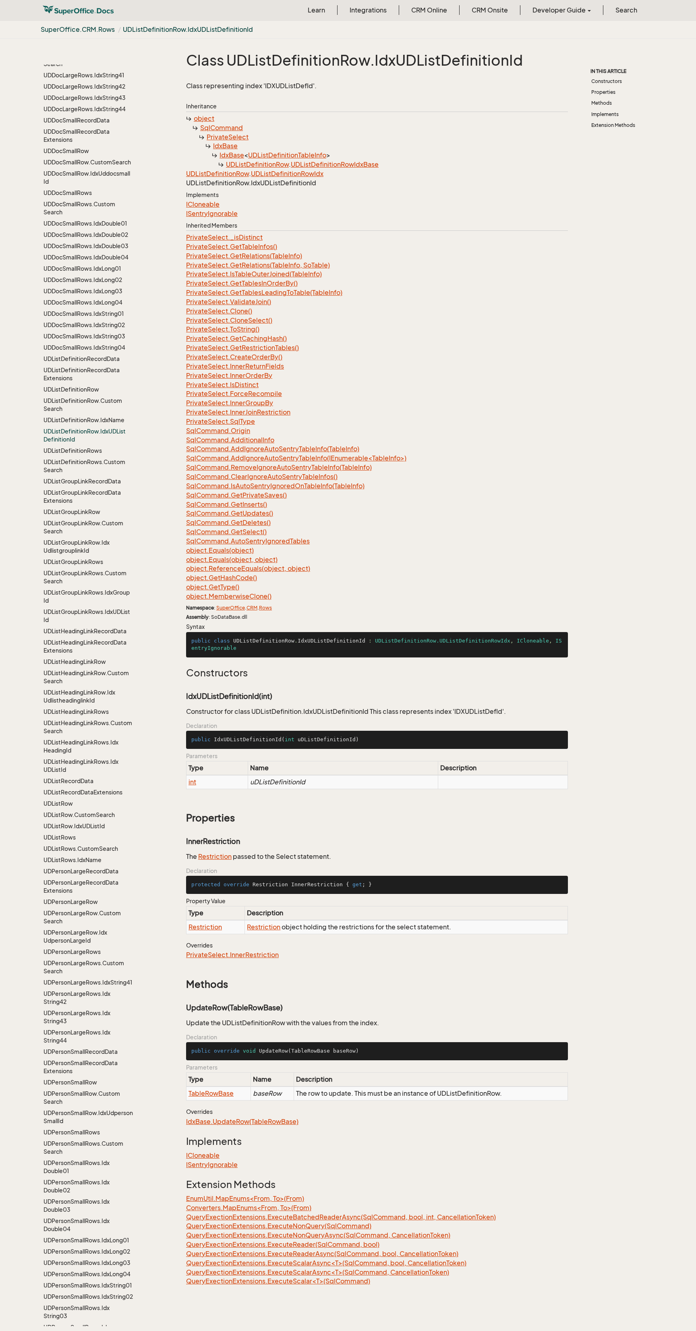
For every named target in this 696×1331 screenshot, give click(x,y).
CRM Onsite (490, 10)
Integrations (368, 10)
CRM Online (429, 10)
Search (626, 10)
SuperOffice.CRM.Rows (78, 29)
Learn (316, 10)
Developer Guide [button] (559, 10)
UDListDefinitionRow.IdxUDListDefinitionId (188, 29)
